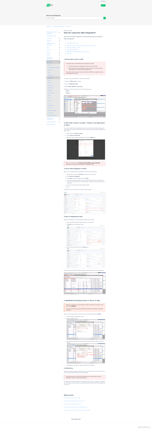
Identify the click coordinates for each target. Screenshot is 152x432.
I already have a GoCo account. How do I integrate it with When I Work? (77, 410)
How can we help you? (53, 15)
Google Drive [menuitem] (51, 113)
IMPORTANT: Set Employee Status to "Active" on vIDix (78, 51)
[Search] (104, 18)
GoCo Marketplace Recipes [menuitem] (53, 67)
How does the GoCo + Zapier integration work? (72, 404)
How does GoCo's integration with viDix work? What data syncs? (75, 407)
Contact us (103, 1)
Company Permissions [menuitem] (51, 35)
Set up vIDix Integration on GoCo (73, 47)
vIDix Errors (69, 53)
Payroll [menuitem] (48, 52)
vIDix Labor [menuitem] (50, 77)
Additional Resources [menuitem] (51, 121)
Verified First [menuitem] (50, 85)
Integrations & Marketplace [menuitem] (50, 62)
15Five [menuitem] (49, 95)
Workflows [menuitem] (49, 40)
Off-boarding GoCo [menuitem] (51, 124)
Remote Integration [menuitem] (52, 110)
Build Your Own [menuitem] (51, 92)
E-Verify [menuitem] (49, 107)
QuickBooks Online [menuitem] (52, 115)
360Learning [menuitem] (50, 105)
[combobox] (74, 18)
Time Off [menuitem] (48, 49)
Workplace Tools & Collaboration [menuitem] (50, 119)
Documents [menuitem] (49, 38)
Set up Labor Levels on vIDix (73, 43)
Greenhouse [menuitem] (50, 87)
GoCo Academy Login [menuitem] (76, 419)
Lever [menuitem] (49, 102)
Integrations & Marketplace (58, 26)
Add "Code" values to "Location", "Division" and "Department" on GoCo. (81, 45)
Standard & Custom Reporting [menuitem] (51, 44)
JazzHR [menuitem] (49, 70)
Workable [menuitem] (50, 90)
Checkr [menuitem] (49, 82)
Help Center (48, 26)
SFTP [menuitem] (49, 97)
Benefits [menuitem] (48, 54)
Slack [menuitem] (49, 72)
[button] (59, 32)
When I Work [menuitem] (50, 75)
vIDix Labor (69, 26)
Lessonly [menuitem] (50, 100)
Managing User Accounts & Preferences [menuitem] (52, 33)
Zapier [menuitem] (49, 80)
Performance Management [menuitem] (49, 58)
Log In (103, 5)
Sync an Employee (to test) (72, 49)
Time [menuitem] (48, 47)
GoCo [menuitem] (49, 65)
